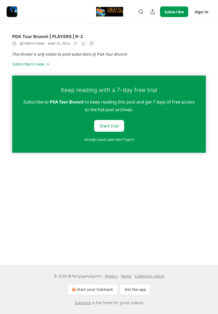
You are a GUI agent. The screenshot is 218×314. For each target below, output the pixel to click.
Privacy (111, 276)
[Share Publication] (152, 11)
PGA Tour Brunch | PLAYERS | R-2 (47, 36)
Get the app (135, 289)
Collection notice (149, 276)
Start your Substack (95, 289)
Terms (126, 276)
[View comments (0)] (83, 43)
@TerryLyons (32, 44)
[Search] (141, 11)
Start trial (109, 126)
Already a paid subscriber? (109, 139)
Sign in (201, 11)
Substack (83, 302)
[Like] (75, 43)
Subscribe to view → (30, 64)
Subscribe (174, 11)
